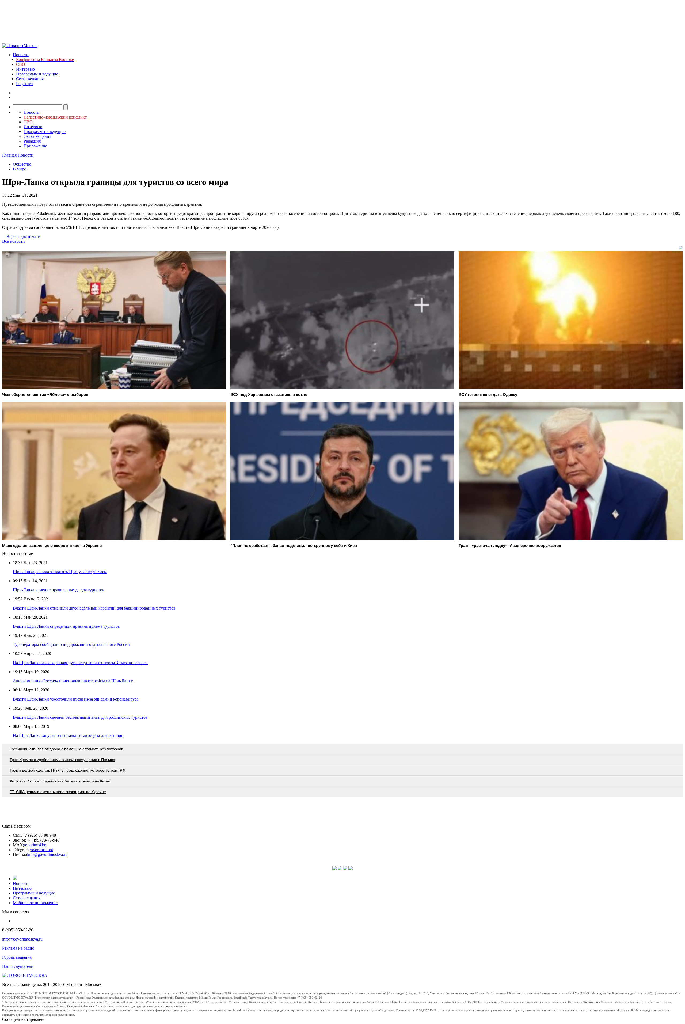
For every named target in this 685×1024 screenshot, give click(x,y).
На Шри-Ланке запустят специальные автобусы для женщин (68, 735)
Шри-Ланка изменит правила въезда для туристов (58, 590)
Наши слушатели (17, 966)
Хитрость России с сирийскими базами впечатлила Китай (60, 781)
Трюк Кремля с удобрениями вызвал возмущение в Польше (62, 759)
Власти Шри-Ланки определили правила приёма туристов (66, 626)
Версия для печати (23, 236)
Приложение (35, 146)
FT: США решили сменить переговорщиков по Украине (58, 792)
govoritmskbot (35, 845)
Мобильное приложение (35, 902)
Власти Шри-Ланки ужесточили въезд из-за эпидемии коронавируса (75, 699)
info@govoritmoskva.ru (47, 854)
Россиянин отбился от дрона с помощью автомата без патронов (66, 749)
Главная (9, 155)
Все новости (13, 241)
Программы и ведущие (37, 74)
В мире (19, 169)
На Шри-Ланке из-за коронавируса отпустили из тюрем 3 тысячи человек (80, 662)
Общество (22, 164)
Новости (21, 54)
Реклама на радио (18, 948)
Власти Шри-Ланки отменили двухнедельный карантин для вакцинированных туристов (94, 608)
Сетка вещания (30, 79)
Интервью (25, 69)
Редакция (24, 83)
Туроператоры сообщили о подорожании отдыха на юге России (71, 644)
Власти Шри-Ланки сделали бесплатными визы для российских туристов (80, 717)
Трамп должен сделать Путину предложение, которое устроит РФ (67, 770)
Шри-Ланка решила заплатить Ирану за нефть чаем (60, 571)
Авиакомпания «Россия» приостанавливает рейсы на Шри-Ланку (73, 681)
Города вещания (17, 957)
